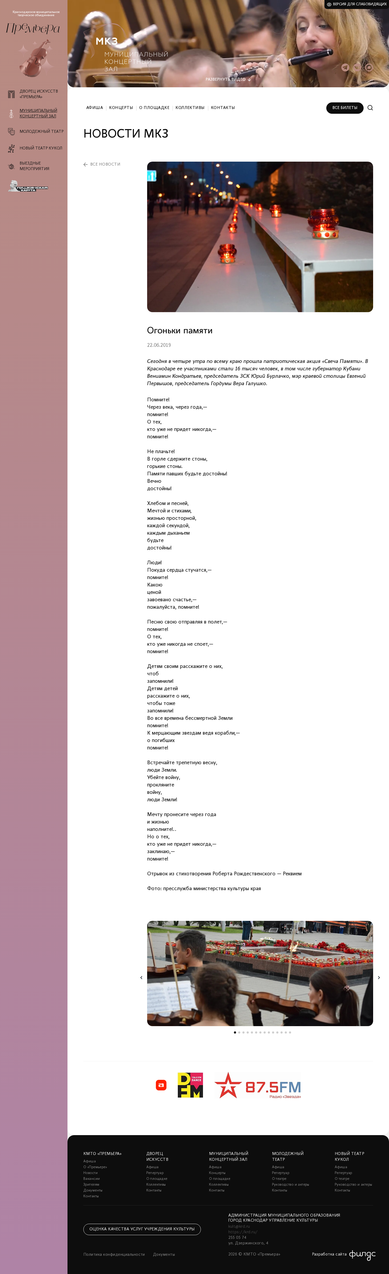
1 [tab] (235, 1032)
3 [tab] (243, 1032)
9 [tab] (269, 1032)
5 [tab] (252, 1032)
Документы (93, 1191)
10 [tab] (273, 1032)
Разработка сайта (329, 1254)
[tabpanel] (260, 973)
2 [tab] (239, 1032)
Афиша (94, 108)
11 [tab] (277, 1032)
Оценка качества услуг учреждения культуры (142, 1229)
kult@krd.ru (239, 1227)
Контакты (223, 108)
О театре (279, 1179)
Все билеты (345, 108)
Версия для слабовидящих (360, 4)
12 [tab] (282, 1032)
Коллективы (190, 108)
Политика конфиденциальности (114, 1255)
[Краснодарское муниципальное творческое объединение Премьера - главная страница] (33, 28)
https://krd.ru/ (243, 1232)
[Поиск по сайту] (370, 107)
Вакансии (91, 1179)
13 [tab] (286, 1032)
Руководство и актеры (290, 1185)
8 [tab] (265, 1032)
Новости (90, 1173)
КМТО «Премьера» (102, 1154)
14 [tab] (290, 1032)
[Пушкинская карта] (36, 186)
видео (226, 80)
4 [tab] (248, 1032)
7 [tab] (260, 1032)
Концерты (121, 108)
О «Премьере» (95, 1167)
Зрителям (91, 1185)
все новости (105, 164)
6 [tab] (256, 1032)
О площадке (154, 108)
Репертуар (155, 1173)
